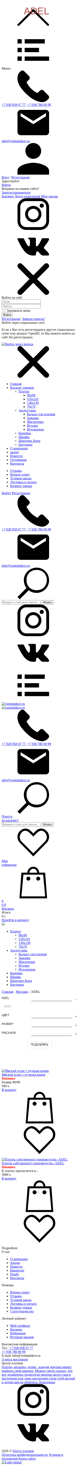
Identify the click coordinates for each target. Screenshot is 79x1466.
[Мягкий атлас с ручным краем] (25, 1071)
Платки (24, 391)
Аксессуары (27, 410)
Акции (15, 1263)
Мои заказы (49, 196)
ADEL (5, 998)
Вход (5, 177)
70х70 (31, 406)
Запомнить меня (18, 310)
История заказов (22, 1337)
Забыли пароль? (33, 319)
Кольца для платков (41, 414)
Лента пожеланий (27, 196)
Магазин (22, 992)
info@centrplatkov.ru (16, 141)
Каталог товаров (22, 387)
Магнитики (35, 422)
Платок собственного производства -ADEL (33, 1163)
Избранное (18, 1333)
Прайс (14, 1274)
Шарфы (24, 437)
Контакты (17, 1278)
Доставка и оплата (23, 482)
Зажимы (33, 418)
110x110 (32, 399)
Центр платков (23, 1451)
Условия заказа (20, 478)
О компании (19, 1259)
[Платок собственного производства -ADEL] (35, 1159)
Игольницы (35, 429)
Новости (16, 1266)
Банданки (25, 444)
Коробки (25, 433)
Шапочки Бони (29, 441)
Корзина (8, 196)
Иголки (32, 425)
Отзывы (16, 470)
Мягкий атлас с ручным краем (23, 1074)
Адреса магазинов (15, 1359)
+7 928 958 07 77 (13, 105)
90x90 (31, 395)
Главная (15, 384)
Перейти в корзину (15, 920)
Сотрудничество (22, 1311)
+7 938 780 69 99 (39, 105)
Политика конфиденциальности (25, 1455)
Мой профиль (20, 1325)
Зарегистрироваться (16, 192)
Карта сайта (27, 1458)
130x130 (33, 403)
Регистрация (20, 177)
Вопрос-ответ (20, 474)
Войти (6, 185)
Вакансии (17, 1270)
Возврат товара (21, 486)
